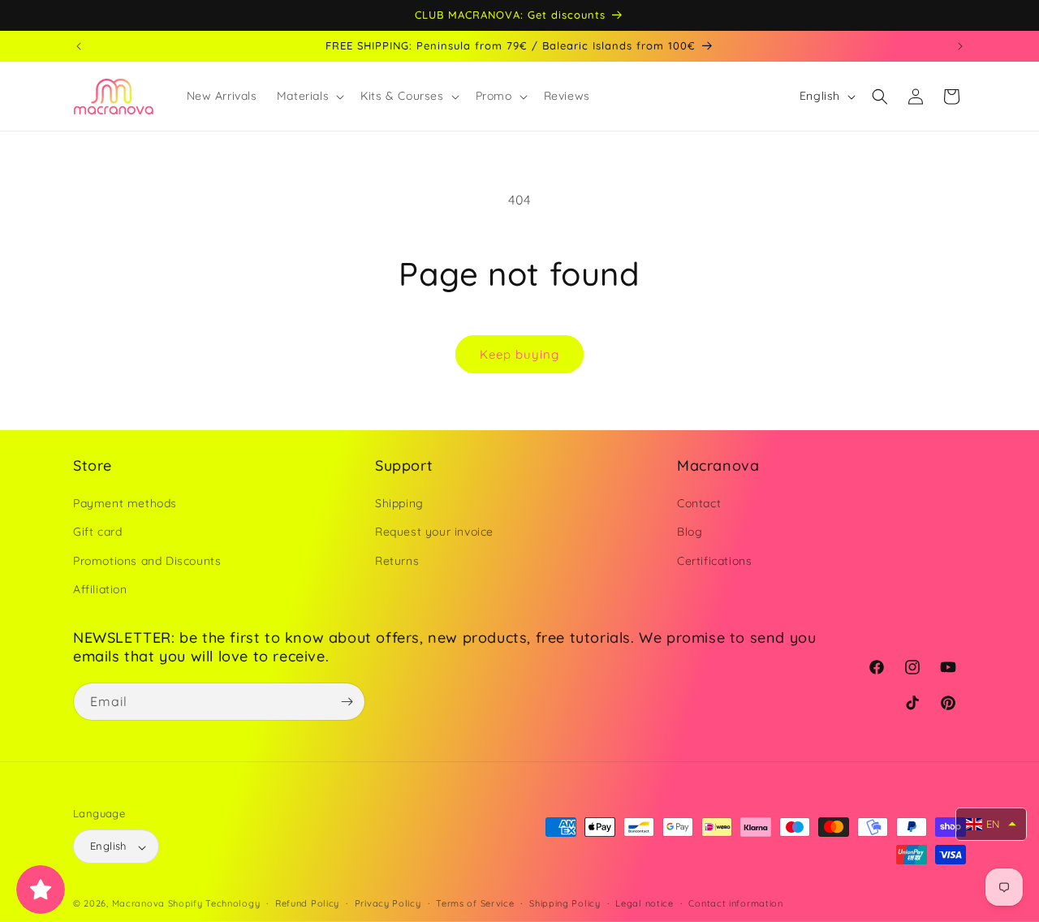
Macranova (138, 904)
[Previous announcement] (79, 46)
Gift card (97, 532)
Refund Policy (307, 903)
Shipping (399, 504)
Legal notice (644, 903)
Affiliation (100, 589)
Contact (699, 504)
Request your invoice (434, 532)
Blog (689, 532)
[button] (309, 96)
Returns (397, 561)
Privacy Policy (388, 903)
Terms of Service (475, 903)
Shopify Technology (214, 904)
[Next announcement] (960, 46)
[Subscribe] (346, 702)
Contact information (735, 903)
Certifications (714, 561)
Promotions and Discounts (147, 561)
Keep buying (519, 354)
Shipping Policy (565, 903)
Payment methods (125, 504)
